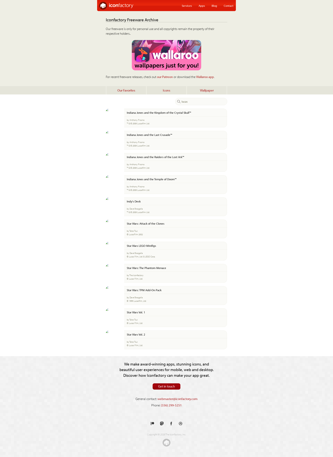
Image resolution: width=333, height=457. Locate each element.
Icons (166, 90)
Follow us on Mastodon (162, 424)
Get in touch (166, 386)
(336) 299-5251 (171, 405)
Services (187, 5)
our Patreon (165, 77)
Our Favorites (126, 90)
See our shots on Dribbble (180, 424)
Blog (214, 5)
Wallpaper (207, 90)
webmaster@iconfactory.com (177, 399)
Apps (202, 5)
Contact (228, 5)
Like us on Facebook (171, 424)
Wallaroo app (205, 77)
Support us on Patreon (152, 424)
